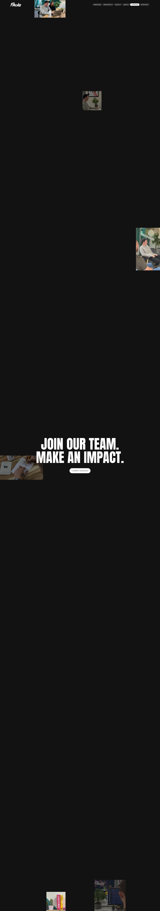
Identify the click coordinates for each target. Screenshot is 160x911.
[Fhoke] (15, 5)
